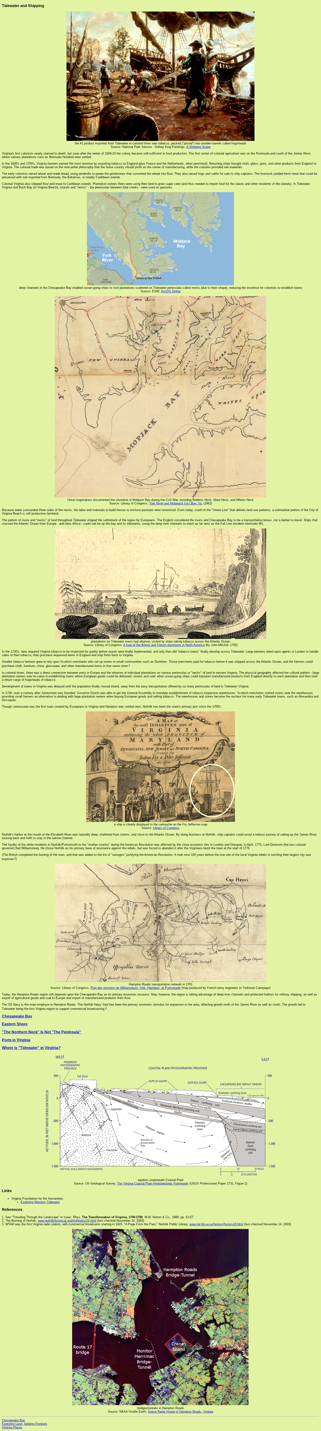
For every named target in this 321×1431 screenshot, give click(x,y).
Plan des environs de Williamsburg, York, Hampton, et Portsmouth (135, 988)
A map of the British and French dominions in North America (164, 645)
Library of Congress (166, 828)
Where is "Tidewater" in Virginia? (31, 1048)
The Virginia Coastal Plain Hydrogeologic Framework (152, 1183)
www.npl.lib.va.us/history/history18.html (216, 1224)
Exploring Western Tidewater (40, 1202)
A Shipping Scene (198, 147)
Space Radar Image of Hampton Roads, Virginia (180, 1411)
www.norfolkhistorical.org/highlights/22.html (67, 1220)
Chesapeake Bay (17, 1016)
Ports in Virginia (16, 1040)
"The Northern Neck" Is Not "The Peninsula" (41, 1032)
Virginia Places (12, 1427)
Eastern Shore (14, 1024)
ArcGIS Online (171, 291)
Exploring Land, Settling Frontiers (24, 1424)
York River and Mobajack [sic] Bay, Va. (176, 503)
